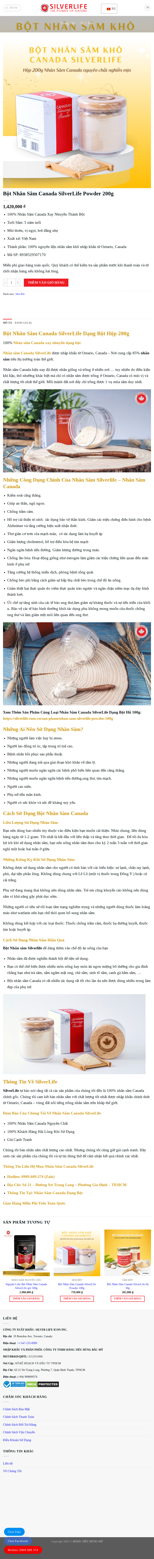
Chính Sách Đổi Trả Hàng (19, 1424)
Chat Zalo (14, 1531)
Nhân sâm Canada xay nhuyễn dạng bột (47, 343)
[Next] (151, 1269)
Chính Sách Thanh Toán (18, 1416)
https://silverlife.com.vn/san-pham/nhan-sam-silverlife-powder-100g (58, 718)
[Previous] (3, 1269)
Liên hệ (8, 1463)
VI (112, 8)
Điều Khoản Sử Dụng (17, 1440)
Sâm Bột (87, 23)
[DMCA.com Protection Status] (42, 1384)
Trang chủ (68, 23)
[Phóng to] (8, 183)
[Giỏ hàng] (147, 8)
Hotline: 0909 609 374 (23, 1550)
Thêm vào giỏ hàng (46, 282)
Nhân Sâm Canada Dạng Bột (58, 1193)
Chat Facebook (18, 1541)
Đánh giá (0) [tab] (23, 322)
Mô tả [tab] (7, 322)
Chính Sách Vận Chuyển (19, 1432)
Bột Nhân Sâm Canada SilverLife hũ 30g (128, 1286)
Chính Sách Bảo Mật (16, 1409)
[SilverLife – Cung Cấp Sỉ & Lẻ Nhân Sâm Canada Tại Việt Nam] (63, 8)
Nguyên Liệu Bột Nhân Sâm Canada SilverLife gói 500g (26, 1286)
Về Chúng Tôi (12, 1471)
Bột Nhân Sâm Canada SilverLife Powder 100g (77, 1286)
